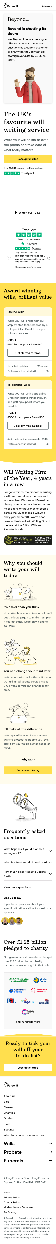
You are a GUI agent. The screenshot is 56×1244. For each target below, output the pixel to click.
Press (7, 1124)
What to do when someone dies (24, 1135)
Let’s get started (28, 159)
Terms (7, 1192)
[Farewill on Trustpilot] (19, 173)
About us (9, 1096)
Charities (9, 1113)
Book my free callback (28, 426)
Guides (8, 1118)
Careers (8, 1107)
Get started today (28, 770)
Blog (6, 1102)
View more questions (17, 887)
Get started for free (28, 353)
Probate (13, 1151)
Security (9, 1129)
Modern (19, 1207)
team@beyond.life (19, 56)
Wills (9, 1143)
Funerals (13, 1160)
